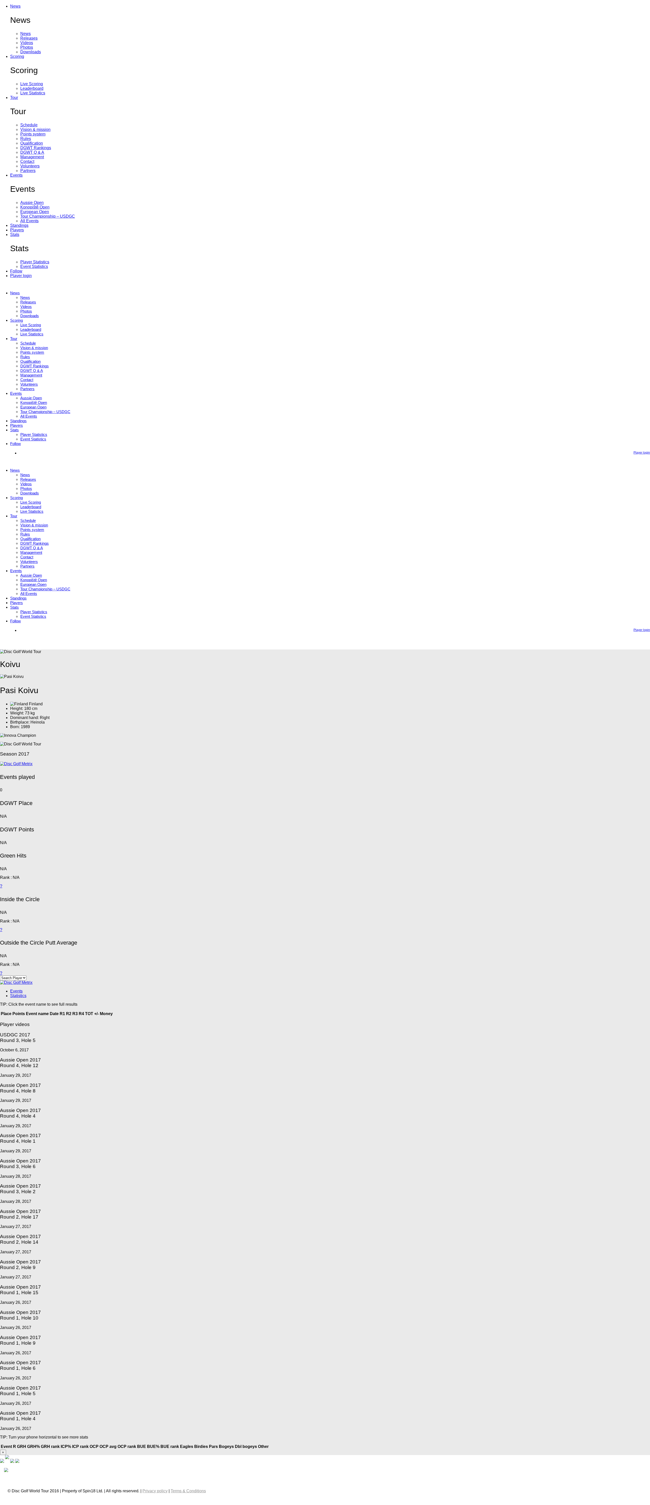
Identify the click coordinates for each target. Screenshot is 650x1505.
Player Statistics (34, 262)
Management (32, 157)
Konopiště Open (35, 207)
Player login (21, 275)
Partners (28, 170)
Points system (32, 134)
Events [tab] (16, 991)
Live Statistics (32, 93)
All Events (29, 221)
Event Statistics (34, 266)
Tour (14, 97)
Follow (16, 271)
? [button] (1, 886)
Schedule (29, 125)
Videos (26, 43)
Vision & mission (35, 129)
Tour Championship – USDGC (47, 216)
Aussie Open (32, 202)
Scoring (17, 56)
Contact (27, 161)
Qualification (31, 143)
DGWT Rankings (35, 148)
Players (17, 230)
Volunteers (30, 166)
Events (16, 175)
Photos (26, 47)
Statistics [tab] (18, 996)
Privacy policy (155, 1491)
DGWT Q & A (32, 152)
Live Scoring (31, 84)
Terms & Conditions (188, 1491)
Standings (19, 225)
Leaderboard (31, 88)
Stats (14, 234)
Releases (29, 38)
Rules (25, 138)
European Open (34, 212)
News (15, 6)
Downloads (30, 52)
